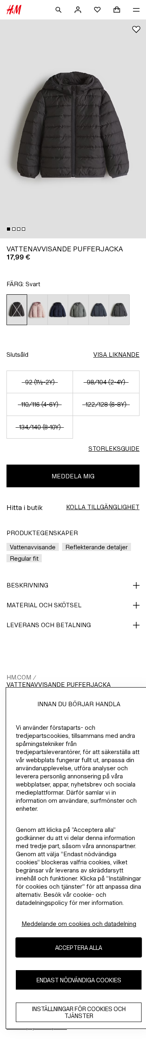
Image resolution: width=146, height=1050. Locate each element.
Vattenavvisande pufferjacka (58, 684)
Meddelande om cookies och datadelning (78, 923)
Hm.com (18, 677)
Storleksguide (114, 448)
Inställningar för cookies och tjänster (79, 1012)
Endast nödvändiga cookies (78, 980)
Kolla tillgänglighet (103, 507)
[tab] (8, 229)
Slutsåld (17, 354)
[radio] (17, 310)
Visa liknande (116, 354)
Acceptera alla (78, 947)
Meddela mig (73, 476)
